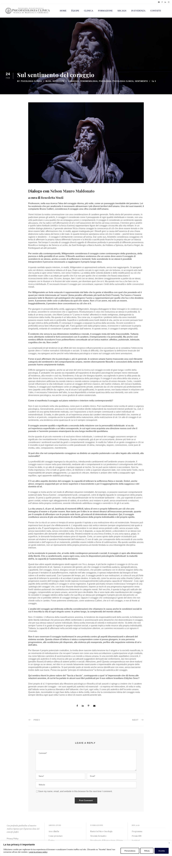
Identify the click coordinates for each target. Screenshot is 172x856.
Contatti (155, 10)
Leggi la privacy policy (38, 852)
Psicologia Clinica (31, 81)
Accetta (161, 851)
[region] (86, 848)
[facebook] (162, 2)
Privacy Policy (12, 838)
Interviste (58, 81)
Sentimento (141, 81)
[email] (159, 2)
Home (63, 10)
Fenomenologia (89, 81)
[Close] (169, 842)
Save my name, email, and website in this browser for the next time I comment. (75, 791)
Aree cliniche (54, 831)
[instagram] (168, 2)
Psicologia (105, 81)
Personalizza (129, 851)
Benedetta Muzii (52, 198)
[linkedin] (165, 2)
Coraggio (73, 81)
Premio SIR (136, 836)
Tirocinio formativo (98, 836)
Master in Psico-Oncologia (101, 831)
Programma (137, 831)
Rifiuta (147, 851)
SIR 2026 (121, 10)
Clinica (88, 10)
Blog (48, 81)
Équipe (75, 10)
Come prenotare (56, 836)
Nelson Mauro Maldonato (72, 190)
